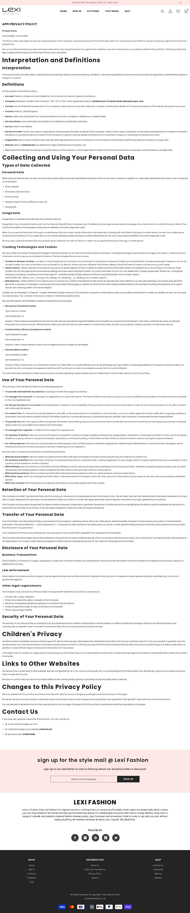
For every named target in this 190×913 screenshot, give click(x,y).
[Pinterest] (95, 838)
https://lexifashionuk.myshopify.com (69, 145)
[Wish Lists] (178, 11)
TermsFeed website (64, 296)
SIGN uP (128, 779)
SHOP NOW (112, 2)
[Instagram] (85, 838)
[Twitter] (116, 838)
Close (180, 2)
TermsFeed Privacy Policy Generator (49, 52)
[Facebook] (75, 838)
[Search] (162, 11)
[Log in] (170, 11)
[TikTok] (106, 838)
